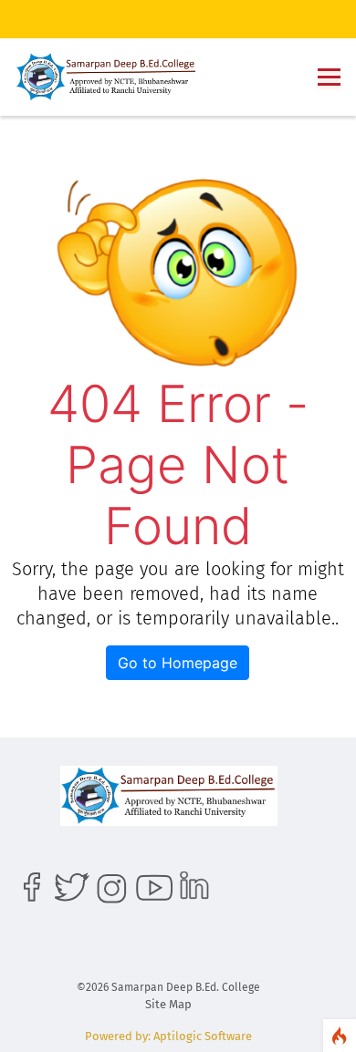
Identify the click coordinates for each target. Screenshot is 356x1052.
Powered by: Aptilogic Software (168, 1036)
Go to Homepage (177, 663)
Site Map (168, 1004)
